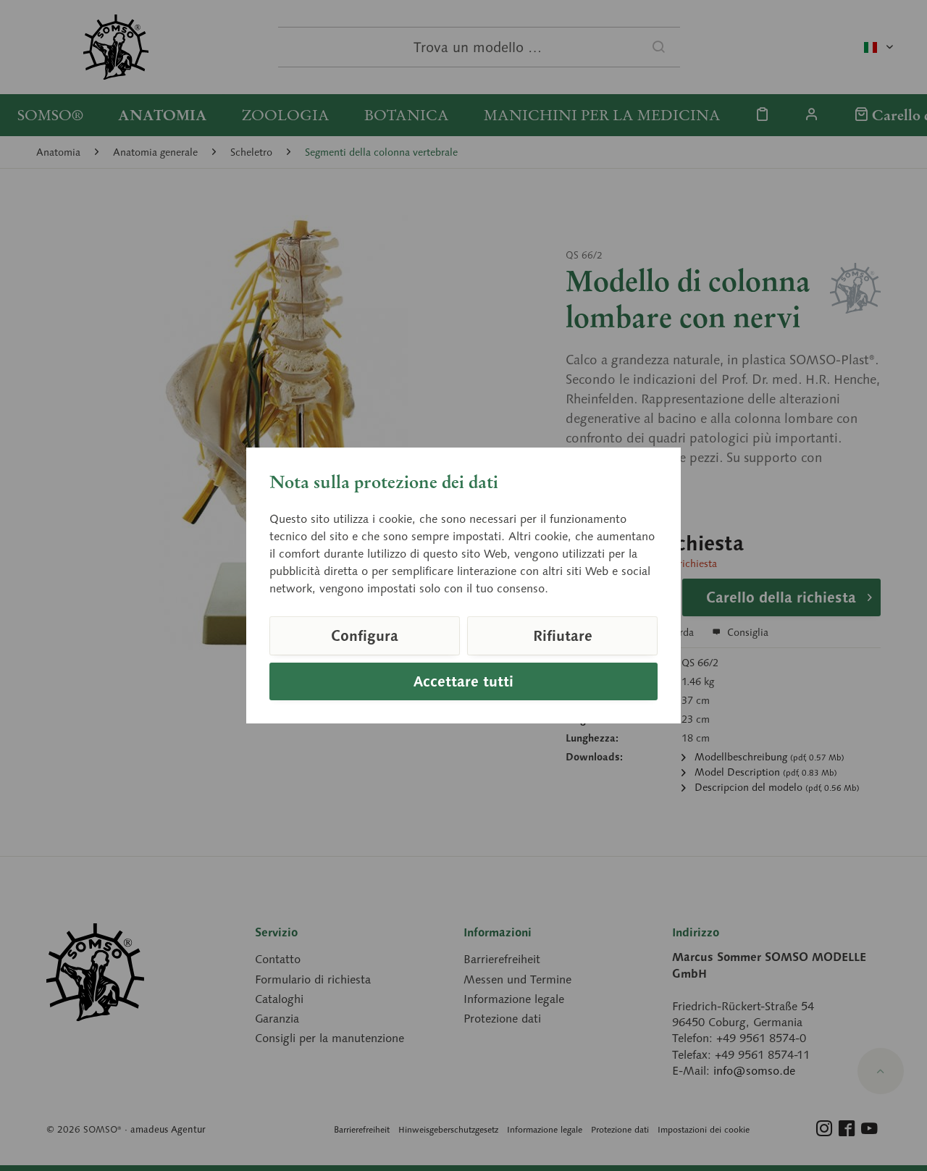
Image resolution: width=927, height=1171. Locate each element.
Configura (364, 635)
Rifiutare (562, 635)
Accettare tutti (463, 681)
